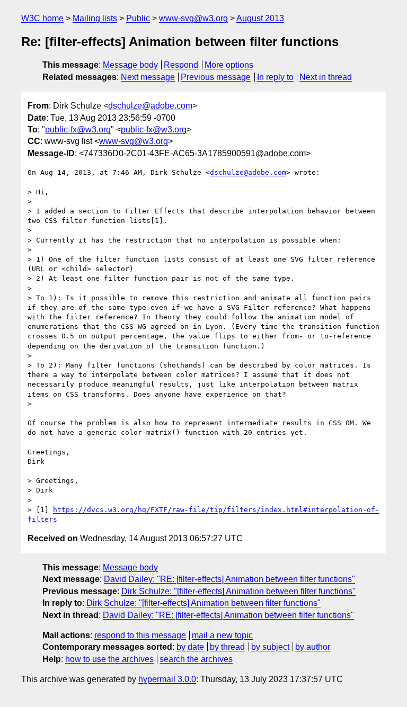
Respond (181, 64)
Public (138, 18)
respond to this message (140, 635)
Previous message (216, 77)
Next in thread (325, 77)
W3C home (42, 18)
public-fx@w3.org (78, 129)
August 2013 (260, 18)
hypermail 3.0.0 (167, 679)
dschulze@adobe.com (150, 105)
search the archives (196, 659)
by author (312, 646)
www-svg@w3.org (193, 18)
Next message (148, 77)
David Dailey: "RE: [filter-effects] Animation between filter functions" (229, 579)
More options (229, 64)
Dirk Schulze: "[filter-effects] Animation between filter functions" (238, 591)
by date (190, 646)
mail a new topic (222, 635)
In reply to (275, 77)
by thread (227, 646)
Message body (130, 64)
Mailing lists (95, 18)
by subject (270, 646)
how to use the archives (109, 659)
